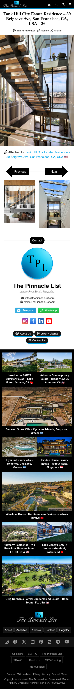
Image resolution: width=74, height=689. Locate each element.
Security (46, 674)
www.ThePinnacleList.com (40, 302)
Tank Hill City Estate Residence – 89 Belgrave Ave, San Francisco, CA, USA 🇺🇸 (38, 154)
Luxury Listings (50, 333)
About (8, 630)
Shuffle (57, 30)
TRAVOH (18, 660)
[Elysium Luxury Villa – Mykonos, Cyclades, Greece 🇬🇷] (19, 455)
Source (45, 30)
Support (56, 674)
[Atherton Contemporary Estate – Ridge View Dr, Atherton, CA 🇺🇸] (54, 371)
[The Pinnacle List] (37, 617)
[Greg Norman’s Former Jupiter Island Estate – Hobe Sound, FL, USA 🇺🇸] (37, 594)
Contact (50, 630)
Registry (64, 630)
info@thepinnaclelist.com (40, 298)
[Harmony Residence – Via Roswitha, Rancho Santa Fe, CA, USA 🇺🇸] (19, 540)
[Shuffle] (56, 4)
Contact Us (39, 340)
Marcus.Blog (37, 666)
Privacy (36, 674)
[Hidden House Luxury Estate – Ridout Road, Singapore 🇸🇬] (54, 455)
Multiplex (27, 674)
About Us (25, 333)
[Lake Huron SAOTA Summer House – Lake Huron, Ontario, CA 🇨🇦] (19, 371)
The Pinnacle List (26, 30)
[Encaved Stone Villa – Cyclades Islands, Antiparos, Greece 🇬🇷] (37, 425)
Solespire (17, 653)
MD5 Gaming (53, 660)
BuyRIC (32, 653)
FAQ (19, 674)
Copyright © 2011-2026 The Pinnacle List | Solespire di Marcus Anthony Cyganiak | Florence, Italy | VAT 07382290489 (37, 681)
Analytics (21, 630)
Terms (64, 674)
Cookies (11, 674)
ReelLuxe (34, 660)
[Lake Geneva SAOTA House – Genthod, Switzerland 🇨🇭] (54, 540)
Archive (36, 630)
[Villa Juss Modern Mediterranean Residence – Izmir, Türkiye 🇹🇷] (37, 509)
